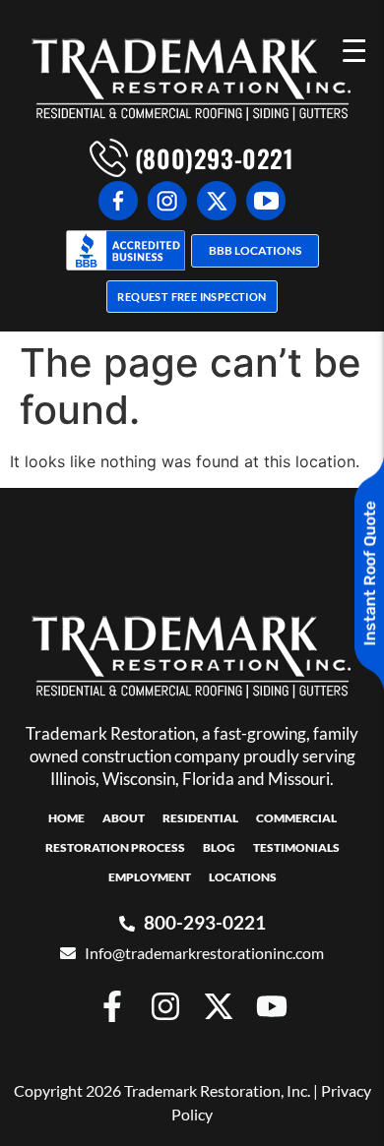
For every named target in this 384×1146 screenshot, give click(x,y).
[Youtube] (272, 1006)
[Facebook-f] (112, 1006)
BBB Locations (255, 250)
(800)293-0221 (210, 158)
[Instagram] (165, 1006)
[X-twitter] (218, 1006)
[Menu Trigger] (354, 49)
